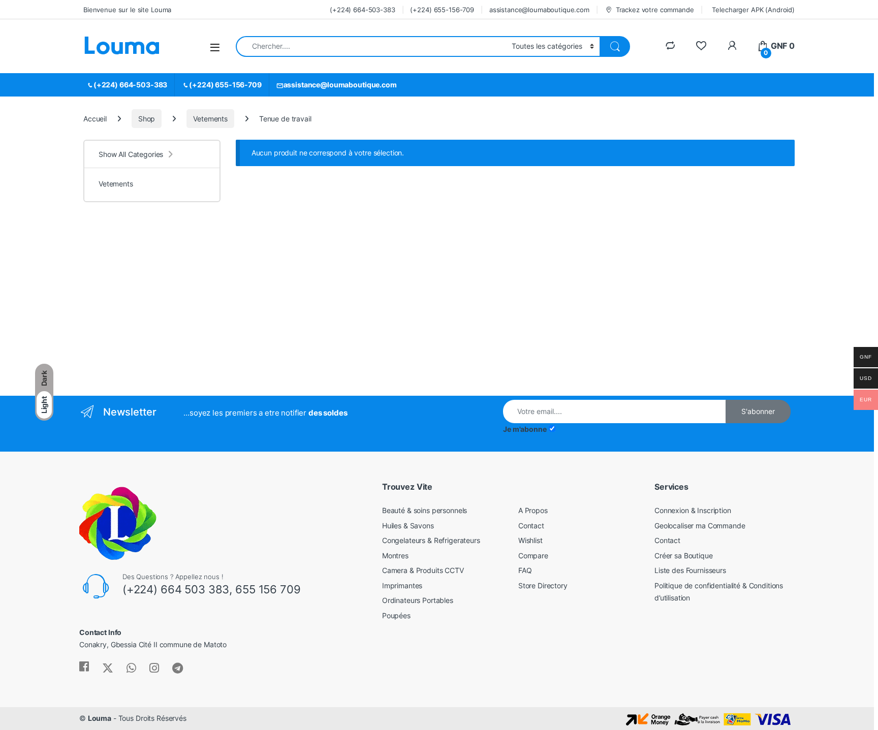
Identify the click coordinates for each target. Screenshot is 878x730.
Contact (531, 525)
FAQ (525, 570)
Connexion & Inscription (692, 510)
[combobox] (371, 46)
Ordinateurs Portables (417, 600)
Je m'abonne (524, 429)
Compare (533, 555)
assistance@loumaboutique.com (539, 10)
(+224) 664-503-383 (362, 10)
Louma (99, 718)
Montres (395, 555)
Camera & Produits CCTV (423, 570)
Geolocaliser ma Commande (699, 525)
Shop (146, 118)
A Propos (533, 510)
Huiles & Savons (408, 525)
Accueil (95, 118)
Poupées (396, 615)
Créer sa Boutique (683, 555)
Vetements (210, 118)
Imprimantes (402, 585)
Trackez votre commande (655, 10)
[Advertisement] (166, 309)
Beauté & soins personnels (424, 510)
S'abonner (758, 411)
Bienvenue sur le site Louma (127, 10)
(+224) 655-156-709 (442, 10)
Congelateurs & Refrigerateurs (431, 540)
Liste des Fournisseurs (690, 570)
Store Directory (543, 585)
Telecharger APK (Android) (753, 10)
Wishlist (530, 540)
